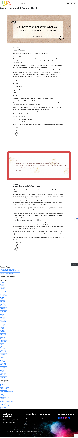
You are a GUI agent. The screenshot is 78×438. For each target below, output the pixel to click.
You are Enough (3, 408)
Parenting (2, 400)
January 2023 (3, 334)
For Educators (27, 421)
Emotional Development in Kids (7, 391)
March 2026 (2, 287)
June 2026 (2, 282)
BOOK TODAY (71, 3)
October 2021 (3, 354)
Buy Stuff (41, 418)
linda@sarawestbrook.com (9, 422)
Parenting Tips (3, 403)
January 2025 (3, 304)
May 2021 (2, 358)
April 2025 (2, 300)
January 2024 (3, 320)
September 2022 (3, 340)
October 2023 (3, 324)
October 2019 (3, 379)
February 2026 (3, 288)
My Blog (44, 3)
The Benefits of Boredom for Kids (7, 269)
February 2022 (3, 350)
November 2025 (3, 292)
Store (49, 3)
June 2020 (2, 369)
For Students (26, 418)
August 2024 (3, 311)
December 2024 (3, 305)
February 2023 (3, 333)
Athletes (31, 3)
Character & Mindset (4, 387)
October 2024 (3, 308)
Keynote (25, 422)
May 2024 (2, 314)
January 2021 (3, 364)
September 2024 (3, 310)
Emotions (2, 394)
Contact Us (55, 3)
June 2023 (2, 327)
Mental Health (3, 395)
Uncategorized (3, 407)
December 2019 (3, 376)
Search (2, 261)
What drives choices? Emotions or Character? (10, 272)
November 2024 (3, 307)
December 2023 (3, 321)
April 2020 (2, 371)
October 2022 (3, 338)
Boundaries (2, 384)
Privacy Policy (5, 431)
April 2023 (2, 330)
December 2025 (3, 291)
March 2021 (2, 361)
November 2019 (3, 377)
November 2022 (3, 337)
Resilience (2, 404)
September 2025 (3, 295)
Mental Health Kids (4, 397)
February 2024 (3, 318)
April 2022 (2, 347)
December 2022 (3, 336)
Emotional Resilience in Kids (6, 393)
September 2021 (3, 356)
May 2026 (2, 284)
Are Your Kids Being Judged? (6, 273)
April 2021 (2, 360)
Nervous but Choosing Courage (7, 275)
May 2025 (2, 298)
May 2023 (2, 328)
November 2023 (3, 323)
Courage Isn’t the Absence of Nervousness (9, 270)
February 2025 (3, 303)
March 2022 (2, 348)
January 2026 (3, 290)
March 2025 (2, 301)
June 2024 (2, 313)
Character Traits (3, 388)
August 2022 (3, 341)
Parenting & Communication (6, 401)
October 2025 (3, 294)
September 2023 (3, 325)
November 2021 (3, 353)
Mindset (2, 398)
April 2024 (2, 315)
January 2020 (3, 374)
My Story (38, 3)
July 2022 (2, 343)
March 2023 (2, 331)
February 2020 (3, 373)
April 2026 (2, 285)
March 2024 (2, 317)
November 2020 (3, 366)
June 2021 (2, 357)
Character (2, 385)
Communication (3, 390)
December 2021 (3, 351)
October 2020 (3, 367)
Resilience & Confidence (5, 405)
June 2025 (2, 297)
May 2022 (2, 346)
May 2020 (2, 370)
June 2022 (2, 344)
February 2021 (3, 363)
